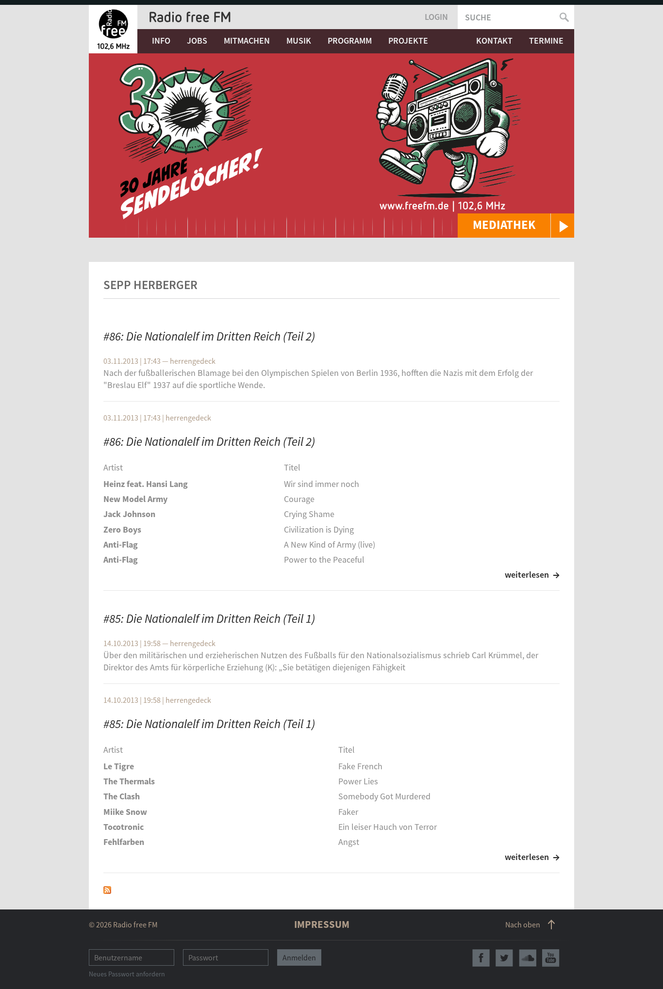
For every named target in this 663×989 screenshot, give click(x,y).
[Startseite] (113, 29)
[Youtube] (551, 958)
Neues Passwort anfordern (127, 974)
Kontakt (494, 40)
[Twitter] (504, 958)
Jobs (197, 40)
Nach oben (522, 924)
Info (161, 40)
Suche (478, 17)
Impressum (321, 924)
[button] (516, 225)
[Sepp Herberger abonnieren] (107, 888)
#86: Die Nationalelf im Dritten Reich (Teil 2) (209, 336)
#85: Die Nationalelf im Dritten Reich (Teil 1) (209, 618)
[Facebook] (481, 958)
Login (436, 16)
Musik (298, 40)
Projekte (408, 40)
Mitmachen (247, 40)
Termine (546, 40)
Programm (350, 40)
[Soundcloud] (527, 958)
